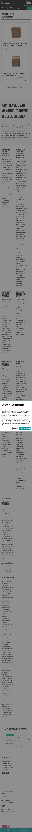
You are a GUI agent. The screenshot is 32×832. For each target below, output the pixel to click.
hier (2, 424)
